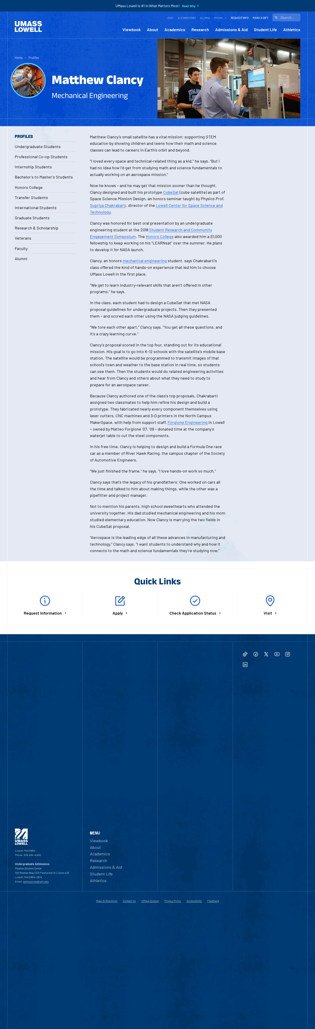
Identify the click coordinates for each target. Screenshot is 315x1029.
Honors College (29, 187)
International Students (35, 207)
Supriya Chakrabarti (108, 205)
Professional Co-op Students (41, 156)
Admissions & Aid (231, 29)
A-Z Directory (187, 17)
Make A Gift (260, 17)
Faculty (21, 248)
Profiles (34, 57)
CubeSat (171, 192)
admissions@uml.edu (36, 881)
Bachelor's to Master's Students (44, 176)
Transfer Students (31, 197)
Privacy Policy (172, 900)
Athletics (291, 29)
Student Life (265, 29)
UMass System (150, 900)
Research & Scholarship (36, 227)
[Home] (28, 26)
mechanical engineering (145, 260)
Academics (174, 29)
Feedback (213, 900)
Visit (170, 17)
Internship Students (33, 166)
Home (19, 57)
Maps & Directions (106, 900)
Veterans (23, 238)
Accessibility (194, 900)
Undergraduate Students (38, 146)
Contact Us (129, 900)
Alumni (205, 17)
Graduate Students (32, 217)
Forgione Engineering (188, 422)
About (152, 29)
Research (200, 29)
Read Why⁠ (189, 6)
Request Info (240, 17)
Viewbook (131, 29)
